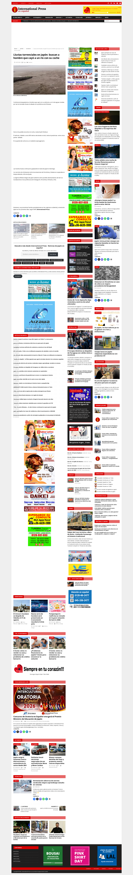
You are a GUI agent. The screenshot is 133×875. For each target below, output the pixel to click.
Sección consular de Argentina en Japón (107, 489)
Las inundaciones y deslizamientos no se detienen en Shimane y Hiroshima (56, 235)
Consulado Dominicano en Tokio (105, 480)
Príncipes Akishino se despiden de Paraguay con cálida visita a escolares (33, 367)
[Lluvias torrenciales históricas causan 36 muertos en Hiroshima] (39, 228)
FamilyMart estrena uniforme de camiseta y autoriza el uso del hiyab (32, 347)
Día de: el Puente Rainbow (75, 453)
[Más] (41, 727)
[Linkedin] (114, 3)
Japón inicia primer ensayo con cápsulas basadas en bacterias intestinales (107, 243)
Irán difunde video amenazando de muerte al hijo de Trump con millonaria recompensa (37, 355)
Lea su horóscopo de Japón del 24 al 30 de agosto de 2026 (80, 404)
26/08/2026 (17, 345)
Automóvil (69, 17)
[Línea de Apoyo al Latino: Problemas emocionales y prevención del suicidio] (71, 584)
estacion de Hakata (43, 260)
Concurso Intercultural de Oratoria (34, 721)
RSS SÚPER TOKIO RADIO (76, 449)
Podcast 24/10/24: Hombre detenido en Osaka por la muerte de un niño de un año (83, 500)
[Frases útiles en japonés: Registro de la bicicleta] (98, 451)
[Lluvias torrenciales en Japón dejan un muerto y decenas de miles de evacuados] (21, 228)
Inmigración (49, 17)
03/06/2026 (98, 385)
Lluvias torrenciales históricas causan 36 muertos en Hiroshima (38, 235)
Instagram (96, 868)
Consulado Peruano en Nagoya (105, 484)
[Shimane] (39, 93)
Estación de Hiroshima (56, 260)
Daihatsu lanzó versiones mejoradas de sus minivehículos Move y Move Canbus (39, 761)
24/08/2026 (17, 767)
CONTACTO (23, 3)
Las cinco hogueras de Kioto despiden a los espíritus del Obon (106, 128)
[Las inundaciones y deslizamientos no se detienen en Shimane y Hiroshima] (57, 228)
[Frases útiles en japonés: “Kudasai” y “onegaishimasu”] (98, 458)
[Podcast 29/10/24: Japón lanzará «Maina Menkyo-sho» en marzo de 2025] (71, 480)
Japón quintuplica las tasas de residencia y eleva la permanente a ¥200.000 (34, 411)
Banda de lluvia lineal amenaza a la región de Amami (28, 395)
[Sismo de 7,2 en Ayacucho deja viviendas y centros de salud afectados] (80, 288)
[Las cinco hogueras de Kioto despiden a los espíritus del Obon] (107, 118)
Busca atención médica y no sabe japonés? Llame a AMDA (106, 512)
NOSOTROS (15, 3)
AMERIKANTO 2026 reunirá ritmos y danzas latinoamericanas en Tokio (32, 387)
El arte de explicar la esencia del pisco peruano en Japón (106, 382)
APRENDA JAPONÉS (101, 405)
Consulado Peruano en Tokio (104, 486)
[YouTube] (120, 3)
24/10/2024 (78, 502)
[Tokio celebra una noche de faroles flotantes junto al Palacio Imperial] (107, 151)
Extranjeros (37, 17)
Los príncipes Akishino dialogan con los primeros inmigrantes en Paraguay (83, 372)
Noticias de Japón (27, 263)
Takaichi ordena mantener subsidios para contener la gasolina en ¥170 (33, 403)
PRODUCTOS (99, 308)
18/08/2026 (17, 721)
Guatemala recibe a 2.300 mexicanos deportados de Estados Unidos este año (82, 319)
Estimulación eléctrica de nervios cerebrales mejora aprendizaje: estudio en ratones (36, 363)
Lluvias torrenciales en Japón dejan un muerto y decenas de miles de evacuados (21, 235)
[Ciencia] (22, 786)
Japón (27, 17)
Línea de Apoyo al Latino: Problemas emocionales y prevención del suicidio (82, 584)
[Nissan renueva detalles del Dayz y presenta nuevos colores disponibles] (57, 749)
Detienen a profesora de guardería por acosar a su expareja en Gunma (33, 375)
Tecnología (79, 17)
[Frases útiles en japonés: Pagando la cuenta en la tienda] (98, 466)
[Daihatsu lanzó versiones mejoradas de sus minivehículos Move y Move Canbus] (39, 749)
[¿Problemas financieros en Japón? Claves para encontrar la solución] (39, 643)
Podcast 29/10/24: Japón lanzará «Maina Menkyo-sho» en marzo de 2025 (84, 480)
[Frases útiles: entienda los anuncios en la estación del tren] (98, 435)
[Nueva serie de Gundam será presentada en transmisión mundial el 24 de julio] (39, 606)
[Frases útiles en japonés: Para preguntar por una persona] (98, 419)
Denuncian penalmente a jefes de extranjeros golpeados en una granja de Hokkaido (36, 415)
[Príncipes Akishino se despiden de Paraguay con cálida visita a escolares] (80, 339)
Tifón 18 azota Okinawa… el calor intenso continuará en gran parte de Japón (34, 407)
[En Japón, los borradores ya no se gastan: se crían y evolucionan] (107, 319)
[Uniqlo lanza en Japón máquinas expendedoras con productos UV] (107, 343)
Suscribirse (53, 254)
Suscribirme (18, 276)
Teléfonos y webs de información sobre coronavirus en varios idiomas (106, 505)
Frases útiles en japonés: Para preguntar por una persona (110, 418)
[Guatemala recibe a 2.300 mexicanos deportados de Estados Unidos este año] (71, 320)
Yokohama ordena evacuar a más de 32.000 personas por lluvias (83, 254)
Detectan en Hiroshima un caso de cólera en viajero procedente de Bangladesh (107, 284)
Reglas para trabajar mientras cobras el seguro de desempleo (106, 525)
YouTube (118, 868)
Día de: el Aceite (72, 466)
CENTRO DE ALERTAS (74, 240)
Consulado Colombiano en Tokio (105, 478)
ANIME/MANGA (19, 596)
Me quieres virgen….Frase (79, 442)
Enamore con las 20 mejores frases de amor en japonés (109, 426)
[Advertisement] (66, 36)
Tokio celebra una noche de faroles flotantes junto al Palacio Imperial (105, 162)
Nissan (55, 767)
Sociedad (15, 771)
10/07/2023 (18, 62)
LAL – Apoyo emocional (76, 578)
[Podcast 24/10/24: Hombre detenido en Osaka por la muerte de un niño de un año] (71, 500)
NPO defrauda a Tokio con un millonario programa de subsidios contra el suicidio (35, 351)
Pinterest (111, 868)
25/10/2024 (78, 493)
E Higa (24, 62)
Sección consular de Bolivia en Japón (106, 491)
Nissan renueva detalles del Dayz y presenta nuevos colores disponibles (56, 760)
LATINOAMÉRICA (73, 276)
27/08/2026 (17, 341)
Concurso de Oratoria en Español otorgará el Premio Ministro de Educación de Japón (37, 717)
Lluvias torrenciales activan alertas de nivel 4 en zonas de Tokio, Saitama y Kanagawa (83, 261)
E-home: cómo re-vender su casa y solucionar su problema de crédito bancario (21, 655)
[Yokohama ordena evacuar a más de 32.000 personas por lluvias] (72, 254)
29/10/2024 (78, 483)
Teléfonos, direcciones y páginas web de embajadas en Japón (106, 516)
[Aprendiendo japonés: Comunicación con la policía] (98, 443)
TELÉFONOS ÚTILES (101, 496)
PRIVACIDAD (31, 3)
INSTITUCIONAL (48, 3)
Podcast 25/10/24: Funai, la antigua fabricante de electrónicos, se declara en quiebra (82, 490)
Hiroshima (17, 263)
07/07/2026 (52, 622)
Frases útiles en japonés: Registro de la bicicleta (109, 449)
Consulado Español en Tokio (104, 482)
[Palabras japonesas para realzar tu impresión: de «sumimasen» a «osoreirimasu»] (98, 411)
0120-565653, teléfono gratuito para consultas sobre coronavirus (105, 508)
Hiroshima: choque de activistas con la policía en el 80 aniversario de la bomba (21, 837)
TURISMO (98, 107)
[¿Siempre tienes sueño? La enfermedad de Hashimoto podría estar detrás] (107, 191)
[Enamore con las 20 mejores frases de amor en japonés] (98, 427)
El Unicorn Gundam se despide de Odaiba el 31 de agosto (21, 617)
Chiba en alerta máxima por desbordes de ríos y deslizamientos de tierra (83, 268)
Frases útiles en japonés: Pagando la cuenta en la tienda (110, 465)
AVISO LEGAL (39, 3)
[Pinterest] (117, 3)
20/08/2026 (98, 288)
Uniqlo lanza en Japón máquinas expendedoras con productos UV (106, 354)
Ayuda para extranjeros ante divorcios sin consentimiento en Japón (106, 529)
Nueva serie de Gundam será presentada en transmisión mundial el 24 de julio (37, 619)
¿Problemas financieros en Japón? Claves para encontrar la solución (38, 655)
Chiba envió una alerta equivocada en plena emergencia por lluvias (32, 391)
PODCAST (71, 475)
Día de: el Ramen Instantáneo (76, 457)
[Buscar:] (112, 21)
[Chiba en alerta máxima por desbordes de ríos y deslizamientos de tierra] (72, 268)
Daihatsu (38, 769)
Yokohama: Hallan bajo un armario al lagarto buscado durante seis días (33, 399)
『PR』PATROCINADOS (21, 633)
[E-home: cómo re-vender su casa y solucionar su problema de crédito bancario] (21, 643)
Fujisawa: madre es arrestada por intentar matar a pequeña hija (31, 383)
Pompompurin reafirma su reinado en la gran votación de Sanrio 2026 (57, 617)
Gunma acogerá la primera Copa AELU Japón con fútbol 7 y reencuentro (33, 339)
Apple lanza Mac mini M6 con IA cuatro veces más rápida (29, 379)
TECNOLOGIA (18, 776)
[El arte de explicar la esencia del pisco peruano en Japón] (107, 372)
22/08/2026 (98, 247)
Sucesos (30, 62)
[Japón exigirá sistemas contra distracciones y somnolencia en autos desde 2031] (21, 749)
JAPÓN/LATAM (73, 327)
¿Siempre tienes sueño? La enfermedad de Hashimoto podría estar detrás (105, 202)
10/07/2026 (35, 626)
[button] (39, 80)
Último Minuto (17, 17)
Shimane (42, 263)
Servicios (58, 17)
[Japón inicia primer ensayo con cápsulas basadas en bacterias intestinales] (107, 232)
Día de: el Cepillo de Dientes (75, 461)
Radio (106, 17)
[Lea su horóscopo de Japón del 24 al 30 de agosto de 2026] (80, 394)
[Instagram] (111, 3)
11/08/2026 (17, 622)
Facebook (88, 868)
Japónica (88, 17)
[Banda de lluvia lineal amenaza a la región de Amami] (72, 248)
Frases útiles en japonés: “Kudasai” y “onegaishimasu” (110, 457)
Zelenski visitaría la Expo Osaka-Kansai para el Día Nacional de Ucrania (56, 836)
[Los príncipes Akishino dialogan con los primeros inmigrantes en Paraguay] (71, 372)
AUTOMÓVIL (18, 740)
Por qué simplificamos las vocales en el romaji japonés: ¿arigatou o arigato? (105, 533)
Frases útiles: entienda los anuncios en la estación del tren (109, 435)
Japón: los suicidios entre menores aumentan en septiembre (30, 371)
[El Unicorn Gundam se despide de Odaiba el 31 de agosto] (21, 606)
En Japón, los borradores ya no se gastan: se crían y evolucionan (107, 330)
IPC (40, 626)
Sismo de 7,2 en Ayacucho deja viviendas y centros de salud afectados (79, 302)
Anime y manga (23, 623)
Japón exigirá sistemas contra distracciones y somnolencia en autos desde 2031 (20, 761)
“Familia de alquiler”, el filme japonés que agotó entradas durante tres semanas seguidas (38, 359)
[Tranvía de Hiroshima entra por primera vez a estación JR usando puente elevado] (39, 827)
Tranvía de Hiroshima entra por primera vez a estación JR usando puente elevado (39, 837)
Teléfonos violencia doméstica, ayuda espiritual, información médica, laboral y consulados (106, 501)
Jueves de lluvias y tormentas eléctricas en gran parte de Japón (31, 343)
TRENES (71, 508)
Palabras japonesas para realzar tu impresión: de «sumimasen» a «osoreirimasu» (109, 411)
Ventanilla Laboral (102, 521)
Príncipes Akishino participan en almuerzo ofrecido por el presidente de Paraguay (83, 380)
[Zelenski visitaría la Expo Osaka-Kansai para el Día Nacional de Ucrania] (57, 827)
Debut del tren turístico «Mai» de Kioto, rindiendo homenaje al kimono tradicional (80, 534)
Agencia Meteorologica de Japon (26, 260)
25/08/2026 (17, 396)
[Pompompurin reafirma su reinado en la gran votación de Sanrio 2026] (57, 606)
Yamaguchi (50, 263)
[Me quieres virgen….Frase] (80, 433)
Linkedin (104, 868)
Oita (36, 263)
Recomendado (45, 721)
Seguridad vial (21, 769)
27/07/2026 (52, 765)
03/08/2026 (35, 767)
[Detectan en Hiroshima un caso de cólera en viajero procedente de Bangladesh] (107, 273)
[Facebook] (108, 3)
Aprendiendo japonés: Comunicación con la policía (109, 442)
